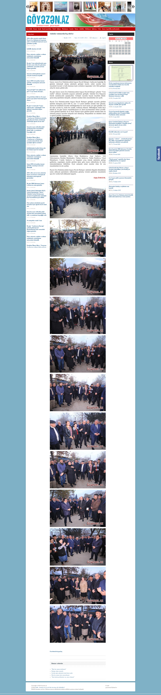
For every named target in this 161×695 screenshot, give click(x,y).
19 (117, 51)
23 (129, 51)
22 (126, 51)
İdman (76, 29)
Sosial (39, 29)
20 (120, 51)
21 (123, 51)
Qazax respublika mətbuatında (110, 29)
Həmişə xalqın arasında (57, 671)
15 (126, 48)
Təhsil (54, 29)
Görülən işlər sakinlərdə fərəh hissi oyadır (62, 673)
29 (126, 53)
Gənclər (71, 29)
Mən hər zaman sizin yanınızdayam (60, 675)
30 (129, 53)
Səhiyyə (59, 29)
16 (129, 48)
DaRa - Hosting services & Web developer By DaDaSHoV (50, 687)
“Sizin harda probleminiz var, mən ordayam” (62, 677)
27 (120, 53)
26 (117, 53)
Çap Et (104, 37)
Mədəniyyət (65, 29)
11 (113, 48)
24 (110, 53)
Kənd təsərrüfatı (46, 29)
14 (123, 48)
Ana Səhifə (29, 29)
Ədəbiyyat (88, 29)
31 (110, 56)
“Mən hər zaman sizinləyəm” (58, 669)
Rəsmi (35, 29)
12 (117, 48)
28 (123, 53)
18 (113, 51)
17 (110, 51)
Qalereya (94, 29)
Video (99, 29)
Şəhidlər (81, 29)
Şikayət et (94, 37)
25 (113, 53)
